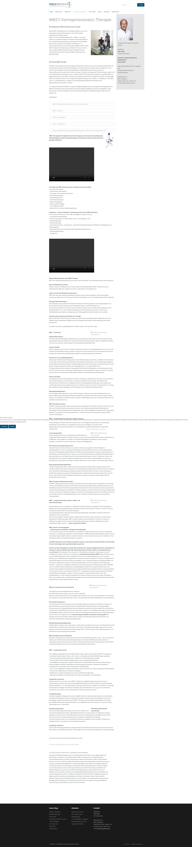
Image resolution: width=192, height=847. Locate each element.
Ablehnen (12, 426)
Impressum (102, 429)
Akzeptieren (4, 426)
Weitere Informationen (92, 429)
